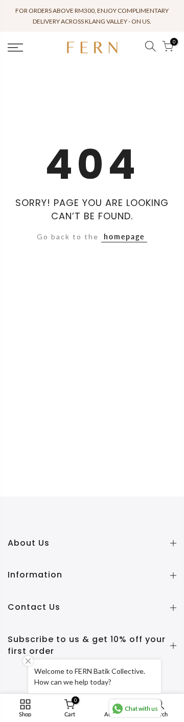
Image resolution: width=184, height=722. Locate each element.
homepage (124, 236)
